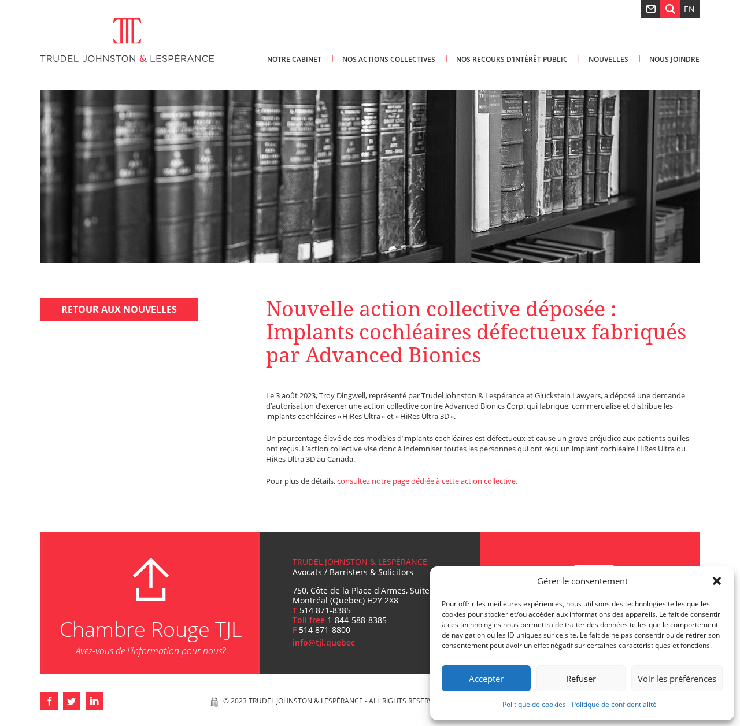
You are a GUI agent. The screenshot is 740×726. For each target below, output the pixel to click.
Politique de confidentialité (614, 704)
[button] (717, 581)
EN (689, 8)
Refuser (581, 678)
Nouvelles (608, 59)
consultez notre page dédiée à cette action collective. (427, 481)
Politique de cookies (534, 704)
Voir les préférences (677, 678)
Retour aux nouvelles (119, 309)
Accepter (486, 678)
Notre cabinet (294, 59)
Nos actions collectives (388, 59)
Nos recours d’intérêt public (512, 59)
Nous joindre (674, 59)
